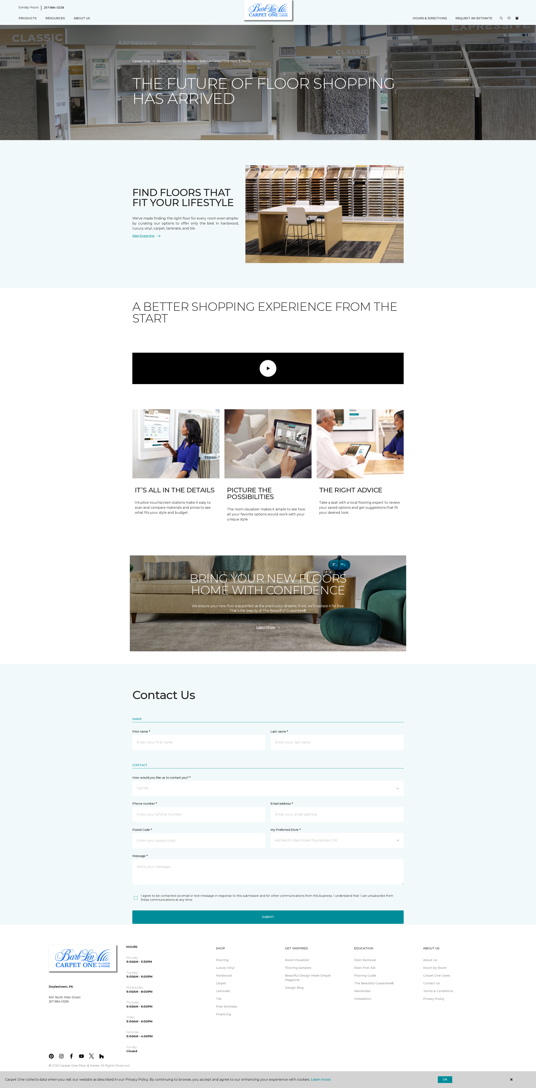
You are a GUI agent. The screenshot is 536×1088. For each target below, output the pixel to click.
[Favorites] (509, 18)
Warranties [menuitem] (362, 991)
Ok (445, 1079)
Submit (268, 917)
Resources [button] (55, 18)
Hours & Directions (430, 18)
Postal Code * (142, 829)
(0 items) (516, 18)
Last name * (279, 731)
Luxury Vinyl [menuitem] (225, 968)
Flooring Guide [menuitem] (365, 975)
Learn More (265, 627)
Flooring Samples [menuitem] (298, 968)
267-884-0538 (54, 7)
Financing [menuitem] (223, 1014)
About (161, 61)
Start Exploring (143, 236)
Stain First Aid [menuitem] (364, 968)
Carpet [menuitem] (221, 983)
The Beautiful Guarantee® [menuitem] (374, 983)
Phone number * (144, 803)
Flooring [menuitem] (222, 960)
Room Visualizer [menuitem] (297, 960)
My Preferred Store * (285, 829)
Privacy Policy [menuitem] (433, 999)
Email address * (282, 803)
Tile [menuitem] (219, 999)
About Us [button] (82, 18)
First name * (141, 731)
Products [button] (28, 18)
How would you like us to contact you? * (161, 777)
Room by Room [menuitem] (435, 968)
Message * (139, 855)
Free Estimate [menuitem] (226, 1006)
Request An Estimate (473, 18)
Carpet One (141, 61)
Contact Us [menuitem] (431, 983)
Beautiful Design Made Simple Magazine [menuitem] (308, 978)
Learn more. (321, 1080)
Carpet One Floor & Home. (80, 1065)
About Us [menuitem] (430, 960)
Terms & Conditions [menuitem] (438, 991)
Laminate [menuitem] (223, 991)
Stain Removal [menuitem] (365, 960)
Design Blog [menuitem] (294, 988)
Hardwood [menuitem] (224, 975)
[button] (501, 18)
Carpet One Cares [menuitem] (436, 975)
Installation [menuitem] (362, 999)
